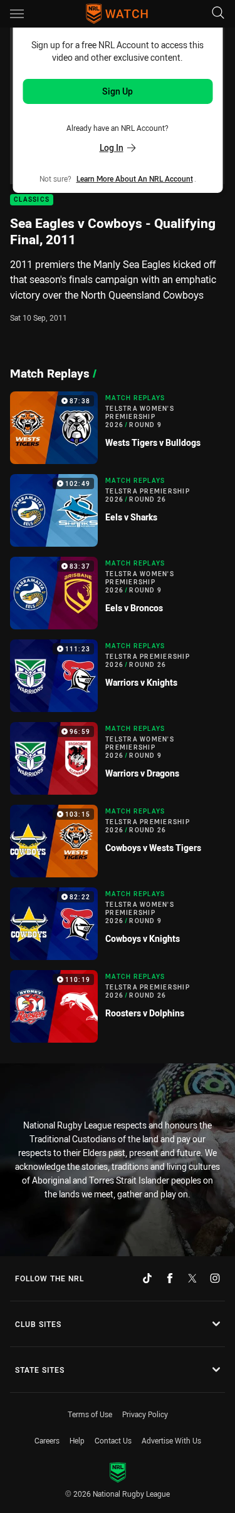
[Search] (218, 13)
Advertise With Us (171, 1440)
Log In (111, 147)
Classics (32, 200)
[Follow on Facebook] (170, 1278)
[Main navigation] (17, 14)
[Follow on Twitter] (192, 1278)
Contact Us (113, 1440)
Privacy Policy (145, 1414)
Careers (47, 1440)
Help (77, 1440)
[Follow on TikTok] (147, 1278)
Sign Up (117, 91)
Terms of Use (90, 1414)
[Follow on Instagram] (215, 1278)
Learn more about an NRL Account (134, 178)
